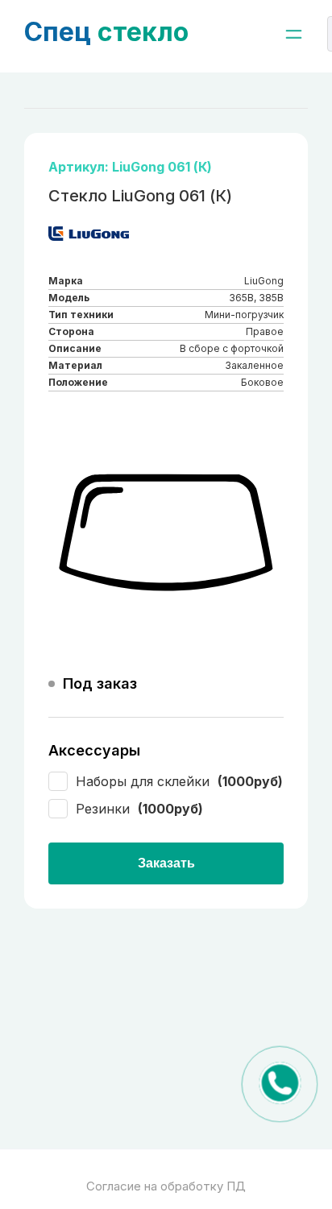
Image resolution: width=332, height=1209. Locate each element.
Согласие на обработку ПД (166, 1186)
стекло (106, 32)
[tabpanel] (166, 533)
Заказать (166, 863)
